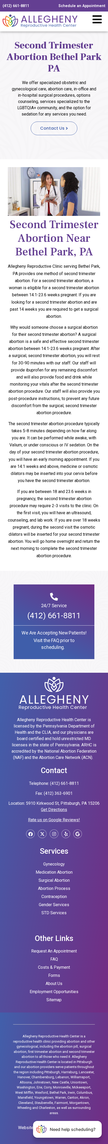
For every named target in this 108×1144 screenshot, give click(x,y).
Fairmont (61, 1103)
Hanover (24, 1077)
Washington (26, 1087)
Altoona (26, 1082)
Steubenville (44, 1103)
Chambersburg (42, 1077)
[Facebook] (30, 833)
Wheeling (24, 1108)
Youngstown (43, 1097)
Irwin (71, 1092)
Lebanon (62, 1077)
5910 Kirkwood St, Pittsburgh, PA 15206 (63, 803)
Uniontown (79, 1082)
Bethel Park (58, 1092)
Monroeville (62, 1087)
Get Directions (54, 809)
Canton (72, 1097)
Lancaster (86, 1072)
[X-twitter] (42, 833)
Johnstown (41, 1082)
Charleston (47, 1108)
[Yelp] (65, 833)
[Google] (77, 833)
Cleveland (25, 1103)
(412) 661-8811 (54, 615)
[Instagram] (54, 833)
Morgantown (79, 1103)
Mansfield (25, 1097)
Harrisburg (69, 1072)
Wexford (41, 1092)
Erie (39, 1087)
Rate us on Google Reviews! (54, 819)
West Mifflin (24, 1092)
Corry (47, 1087)
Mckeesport (81, 1087)
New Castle (60, 1082)
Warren (60, 1097)
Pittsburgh (52, 1072)
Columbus (84, 1092)
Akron (84, 1097)
